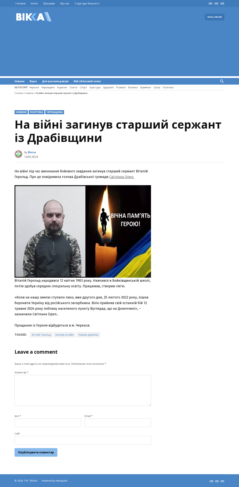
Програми (49, 3)
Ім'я (18, 416)
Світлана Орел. (121, 177)
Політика (168, 87)
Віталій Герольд (41, 334)
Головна (20, 3)
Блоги (34, 3)
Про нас (64, 3)
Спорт (83, 87)
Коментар (22, 372)
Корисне (62, 87)
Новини (19, 81)
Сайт (17, 433)
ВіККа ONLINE (215, 17)
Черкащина (48, 87)
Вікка (32, 152)
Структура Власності (87, 3)
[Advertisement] (119, 51)
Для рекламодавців (55, 81)
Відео (33, 81)
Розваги (121, 87)
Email (89, 416)
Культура (95, 87)
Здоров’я (108, 87)
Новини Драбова (88, 334)
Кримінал (145, 87)
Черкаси (34, 87)
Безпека (133, 87)
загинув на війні (64, 334)
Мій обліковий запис (87, 81)
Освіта (73, 87)
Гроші (156, 87)
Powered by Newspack (54, 480)
